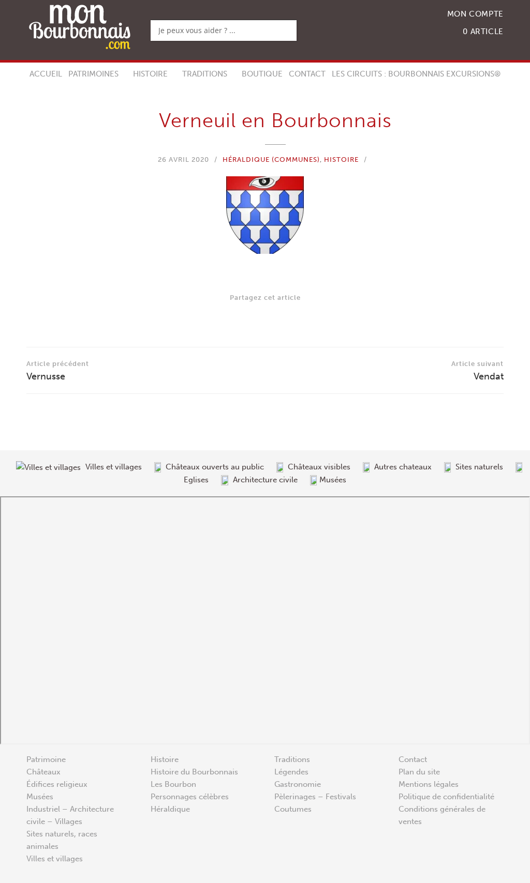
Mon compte (475, 14)
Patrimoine (46, 759)
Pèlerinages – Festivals (315, 796)
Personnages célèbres (190, 796)
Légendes (291, 772)
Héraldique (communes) (271, 159)
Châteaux (43, 772)
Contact (307, 74)
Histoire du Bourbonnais (194, 772)
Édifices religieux (56, 784)
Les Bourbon (173, 784)
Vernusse (57, 371)
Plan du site (419, 772)
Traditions (204, 74)
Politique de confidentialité (446, 796)
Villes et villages (54, 858)
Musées (39, 796)
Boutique (262, 74)
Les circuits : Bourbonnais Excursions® (416, 74)
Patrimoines (93, 74)
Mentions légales (429, 784)
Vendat (477, 371)
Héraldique (170, 809)
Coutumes (293, 809)
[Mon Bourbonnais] (79, 26)
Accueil (46, 74)
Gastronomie (297, 784)
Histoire (150, 74)
